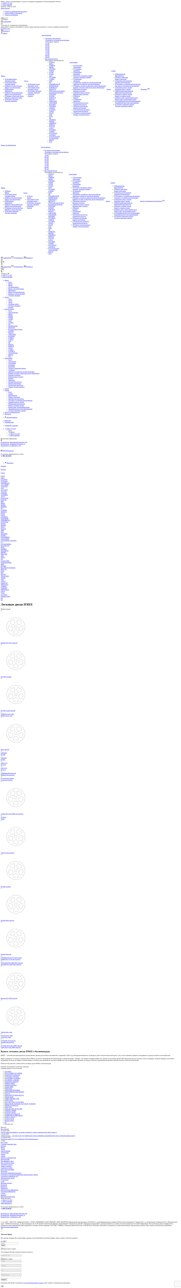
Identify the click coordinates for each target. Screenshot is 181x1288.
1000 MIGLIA (5, 483)
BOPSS (3, 505)
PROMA (3, 566)
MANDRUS (4, 551)
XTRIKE (3, 586)
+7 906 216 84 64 (6, 456)
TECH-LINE (5, 576)
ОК (2, 1286)
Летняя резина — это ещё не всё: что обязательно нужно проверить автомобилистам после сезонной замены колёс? (38, 1136)
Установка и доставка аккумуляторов (57, 40)
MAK (2, 547)
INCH (3, 527)
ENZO (3, 515)
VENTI (3, 581)
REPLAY (4, 569)
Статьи (3, 1193)
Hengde (3, 523)
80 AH (47, 55)
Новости (3, 1195)
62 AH (47, 47)
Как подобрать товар (7, 1163)
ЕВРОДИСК (5, 589)
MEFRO (3, 552)
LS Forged (4, 595)
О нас (2, 1181)
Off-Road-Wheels (6, 562)
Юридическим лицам (8, 1178)
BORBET (4, 507)
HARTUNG (4, 522)
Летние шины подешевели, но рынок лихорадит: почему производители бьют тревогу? (29, 1132)
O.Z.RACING (5, 561)
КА (2, 598)
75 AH (47, 54)
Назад (10, 282)
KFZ (2, 532)
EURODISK (5, 518)
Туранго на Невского (11, 15)
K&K (2, 530)
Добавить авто (5, 28)
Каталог (3, 1146)
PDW (2, 564)
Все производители (51, 59)
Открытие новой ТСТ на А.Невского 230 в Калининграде (19, 1139)
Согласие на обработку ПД (9, 1176)
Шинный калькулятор (8, 1196)
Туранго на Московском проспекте (16, 11)
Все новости (5, 1129)
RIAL (2, 571)
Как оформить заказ (7, 1161)
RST (2, 573)
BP (2, 508)
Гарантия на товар (7, 1168)
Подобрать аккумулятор (53, 38)
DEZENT (4, 512)
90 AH (47, 57)
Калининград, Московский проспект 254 (14, 442)
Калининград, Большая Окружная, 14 (13, 444)
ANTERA (4, 493)
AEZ (2, 488)
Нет (5, 1241)
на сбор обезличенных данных (34, 1283)
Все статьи (4, 1142)
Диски (10, 300)
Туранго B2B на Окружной (13, 13)
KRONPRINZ (5, 537)
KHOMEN (4, 534)
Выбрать (4, 1279)
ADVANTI (4, 486)
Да (1, 1241)
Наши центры (5, 8)
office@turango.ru (8, 451)
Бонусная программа (7, 1169)
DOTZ (3, 513)
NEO (2, 556)
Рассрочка (4, 1171)
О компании (5, 1180)
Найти (3, 1245)
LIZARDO (4, 479)
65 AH (47, 48)
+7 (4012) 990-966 (6, 5)
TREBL (3, 578)
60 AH (47, 45)
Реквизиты (4, 1188)
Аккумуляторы (13, 312)
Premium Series (5, 596)
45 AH (47, 43)
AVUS (3, 496)
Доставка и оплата (7, 1164)
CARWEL (4, 510)
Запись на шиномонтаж (8, 145)
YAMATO (4, 588)
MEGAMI (4, 554)
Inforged (3, 529)
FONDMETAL (5, 520)
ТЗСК (3, 593)
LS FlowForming (6, 544)
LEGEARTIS (5, 539)
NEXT (3, 557)
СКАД (3, 591)
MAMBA (4, 549)
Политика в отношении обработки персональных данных (19, 1174)
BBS (2, 501)
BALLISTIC (5, 498)
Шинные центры (6, 1183)
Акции (3, 1154)
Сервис (10, 394)
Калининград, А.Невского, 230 (11, 445)
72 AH (47, 52)
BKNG (3, 503)
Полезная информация (8, 1191)
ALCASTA (4, 490)
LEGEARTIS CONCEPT (8, 540)
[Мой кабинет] (2, 260)
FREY (3, 478)
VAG (2, 579)
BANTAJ (4, 500)
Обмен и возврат (6, 1166)
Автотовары (12, 361)
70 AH (47, 50)
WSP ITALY (4, 584)
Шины (10, 284)
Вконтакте (10, 463)
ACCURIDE (5, 485)
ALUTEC (4, 491)
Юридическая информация (9, 1190)
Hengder (3, 525)
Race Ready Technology (8, 567)
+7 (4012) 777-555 (6, 3)
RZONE (3, 574)
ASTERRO (4, 495)
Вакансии (4, 1186)
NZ (2, 559)
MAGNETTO (5, 545)
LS (2, 542)
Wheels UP (4, 583)
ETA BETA (4, 517)
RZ (2, 600)
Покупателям (5, 1159)
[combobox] (11, 1255)
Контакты (4, 1185)
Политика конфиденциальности (11, 1173)
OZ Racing (4, 481)
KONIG (3, 535)
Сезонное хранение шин (8, 1144)
